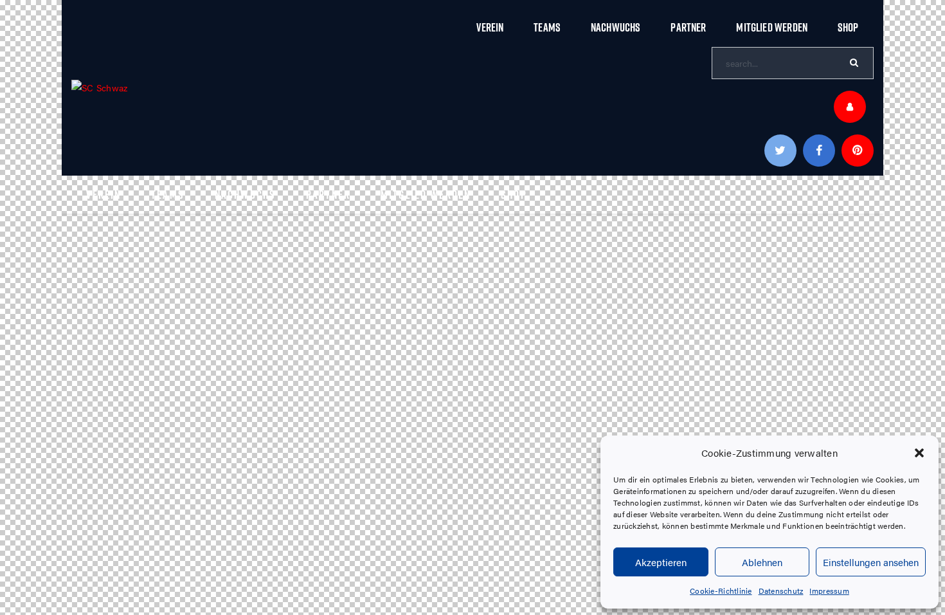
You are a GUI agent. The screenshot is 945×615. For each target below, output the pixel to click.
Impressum (829, 590)
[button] (919, 452)
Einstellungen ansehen (871, 562)
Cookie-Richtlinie (721, 590)
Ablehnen (762, 562)
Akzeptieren (661, 562)
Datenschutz (781, 590)
